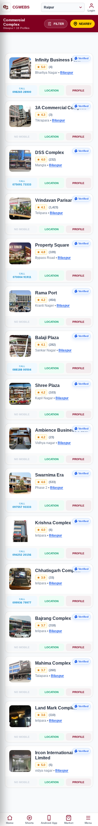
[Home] (6, 7)
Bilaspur (66, 73)
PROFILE (78, 90)
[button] (82, 24)
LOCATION (52, 90)
